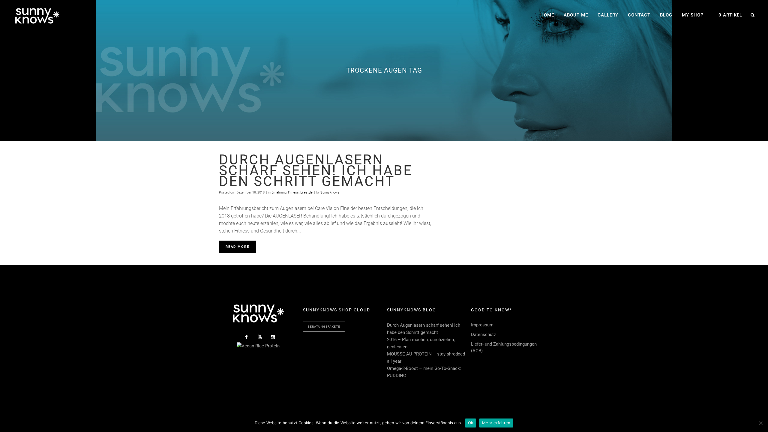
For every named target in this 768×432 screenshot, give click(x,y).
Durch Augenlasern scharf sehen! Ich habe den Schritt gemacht (315, 170)
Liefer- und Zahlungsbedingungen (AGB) (504, 347)
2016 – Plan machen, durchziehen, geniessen (421, 343)
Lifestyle (306, 192)
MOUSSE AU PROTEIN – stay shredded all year (426, 357)
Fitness (293, 192)
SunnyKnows (329, 192)
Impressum (482, 325)
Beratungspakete (324, 326)
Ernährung (279, 192)
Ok (470, 422)
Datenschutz (483, 334)
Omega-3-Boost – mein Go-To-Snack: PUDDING (424, 372)
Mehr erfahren (496, 422)
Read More (237, 247)
